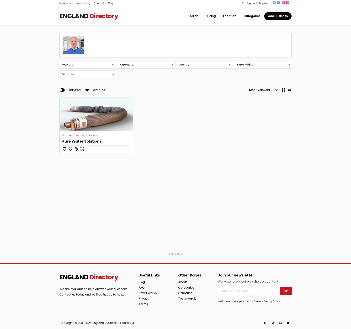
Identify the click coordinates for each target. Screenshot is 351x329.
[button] (243, 3)
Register (263, 3)
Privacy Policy (272, 301)
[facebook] (274, 2)
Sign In (251, 3)
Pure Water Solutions (81, 141)
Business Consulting (73, 135)
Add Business (278, 16)
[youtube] (287, 2)
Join (285, 291)
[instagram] (283, 2)
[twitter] (278, 2)
